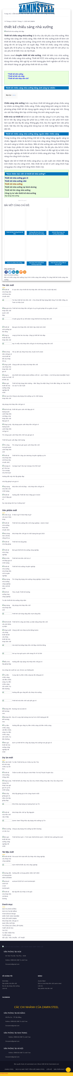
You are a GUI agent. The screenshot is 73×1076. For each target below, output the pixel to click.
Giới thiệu (5, 981)
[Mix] (21, 272)
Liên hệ (4, 988)
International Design (9, 914)
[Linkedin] (13, 272)
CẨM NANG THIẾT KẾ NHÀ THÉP (22, 14)
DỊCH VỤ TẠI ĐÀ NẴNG (9, 911)
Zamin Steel (41, 981)
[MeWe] (17, 272)
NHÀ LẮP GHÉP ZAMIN (9, 918)
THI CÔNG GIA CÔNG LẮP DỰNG (12, 925)
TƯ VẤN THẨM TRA (8, 933)
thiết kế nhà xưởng (45, 38)
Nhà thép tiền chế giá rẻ (10, 921)
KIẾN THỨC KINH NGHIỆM (10, 916)
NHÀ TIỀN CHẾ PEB (8, 923)
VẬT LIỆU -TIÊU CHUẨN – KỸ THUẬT (13, 937)
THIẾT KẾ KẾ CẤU (7, 928)
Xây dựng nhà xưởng (12, 196)
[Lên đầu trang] (68, 1069)
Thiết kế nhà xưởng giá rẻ (16, 178)
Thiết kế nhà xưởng (14, 184)
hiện (14, 95)
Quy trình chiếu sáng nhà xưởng (35, 277)
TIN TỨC (5, 930)
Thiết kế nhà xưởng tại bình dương (20, 187)
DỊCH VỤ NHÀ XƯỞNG (11, 275)
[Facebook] (6, 272)
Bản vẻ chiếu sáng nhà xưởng (14, 277)
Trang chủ (7, 14)
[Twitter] (10, 272)
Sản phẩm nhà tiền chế (9, 983)
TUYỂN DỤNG (6, 935)
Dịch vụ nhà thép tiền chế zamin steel (49, 983)
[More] (24, 272)
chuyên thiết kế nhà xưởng (28, 55)
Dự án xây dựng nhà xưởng (10, 986)
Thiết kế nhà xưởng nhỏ (16, 181)
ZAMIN (32, 21)
